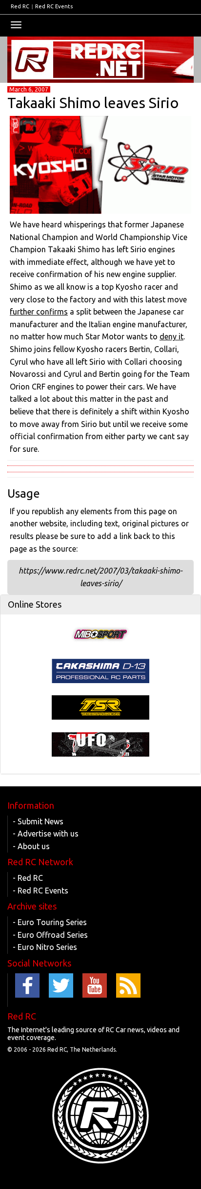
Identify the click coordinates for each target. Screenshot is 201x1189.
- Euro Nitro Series (45, 947)
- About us (31, 846)
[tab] (100, 604)
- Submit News (38, 821)
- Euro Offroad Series (50, 934)
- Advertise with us (46, 833)
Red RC (20, 6)
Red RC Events (54, 6)
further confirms (39, 311)
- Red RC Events (40, 890)
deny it (171, 336)
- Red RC (28, 877)
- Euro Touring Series (50, 922)
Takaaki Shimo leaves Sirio (93, 102)
